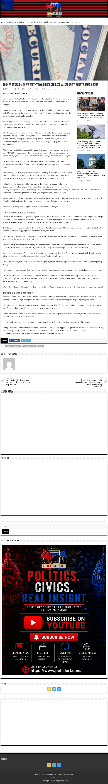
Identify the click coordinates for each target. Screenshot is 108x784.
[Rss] (49, 689)
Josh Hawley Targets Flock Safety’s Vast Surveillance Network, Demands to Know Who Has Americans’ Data (89, 144)
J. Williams (8, 89)
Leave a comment (50, 89)
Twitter (60, 333)
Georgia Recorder (21, 93)
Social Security (30, 346)
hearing (33, 217)
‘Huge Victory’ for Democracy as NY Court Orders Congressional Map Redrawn (18, 381)
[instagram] (59, 689)
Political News (13, 22)
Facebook (50, 333)
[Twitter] (54, 689)
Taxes (41, 346)
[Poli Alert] (54, 9)
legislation (35, 150)
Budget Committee (14, 346)
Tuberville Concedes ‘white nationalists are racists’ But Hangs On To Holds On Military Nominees (88, 382)
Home (4, 22)
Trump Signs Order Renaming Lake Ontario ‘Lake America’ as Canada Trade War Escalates (90, 116)
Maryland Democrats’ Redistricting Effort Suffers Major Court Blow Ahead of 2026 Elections (91, 174)
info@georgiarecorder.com (13, 333)
